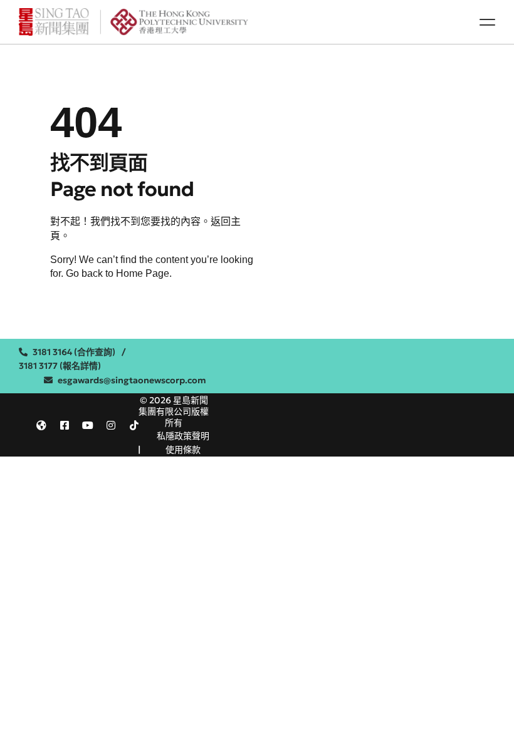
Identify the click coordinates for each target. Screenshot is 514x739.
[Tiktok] (134, 425)
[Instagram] (111, 425)
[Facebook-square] (65, 425)
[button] (487, 22)
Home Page (142, 273)
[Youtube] (88, 425)
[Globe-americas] (41, 425)
